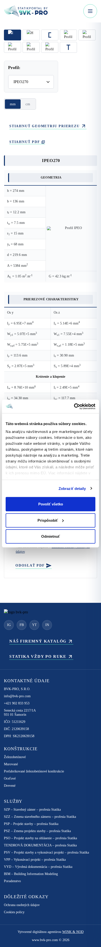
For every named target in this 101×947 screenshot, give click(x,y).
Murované (11, 764)
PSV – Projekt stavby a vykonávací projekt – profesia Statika (46, 852)
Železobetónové (15, 757)
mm (13, 104)
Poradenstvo (12, 881)
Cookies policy (14, 912)
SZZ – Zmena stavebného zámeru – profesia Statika (40, 817)
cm (27, 104)
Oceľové (10, 778)
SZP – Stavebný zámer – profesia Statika (32, 809)
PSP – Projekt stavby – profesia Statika (31, 824)
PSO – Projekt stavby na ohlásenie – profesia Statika (40, 838)
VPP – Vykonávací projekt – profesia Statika (35, 859)
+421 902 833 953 (16, 703)
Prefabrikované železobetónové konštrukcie (34, 771)
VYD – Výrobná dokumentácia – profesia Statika (38, 867)
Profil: (14, 67)
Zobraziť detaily (72, 488)
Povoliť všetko (50, 504)
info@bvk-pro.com (17, 696)
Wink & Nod (73, 932)
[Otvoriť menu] (90, 11)
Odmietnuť (50, 536)
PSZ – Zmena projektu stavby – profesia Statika (37, 831)
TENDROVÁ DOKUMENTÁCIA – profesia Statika (40, 845)
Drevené (9, 785)
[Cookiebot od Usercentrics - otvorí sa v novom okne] (73, 406)
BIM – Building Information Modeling (31, 874)
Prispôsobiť (48, 520)
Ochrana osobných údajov (22, 905)
